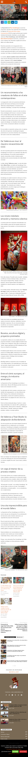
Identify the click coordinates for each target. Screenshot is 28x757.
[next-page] (15, 666)
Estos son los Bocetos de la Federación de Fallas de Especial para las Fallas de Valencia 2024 (18, 588)
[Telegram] (15, 22)
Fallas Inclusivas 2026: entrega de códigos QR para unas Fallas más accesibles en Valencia (21, 627)
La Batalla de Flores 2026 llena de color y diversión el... (17, 712)
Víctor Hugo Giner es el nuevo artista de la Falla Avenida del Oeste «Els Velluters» (16, 646)
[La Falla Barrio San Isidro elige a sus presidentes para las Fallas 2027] (3, 657)
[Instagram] (9, 695)
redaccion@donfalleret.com (17, 692)
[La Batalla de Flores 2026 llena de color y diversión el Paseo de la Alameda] (4, 714)
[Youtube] (21, 695)
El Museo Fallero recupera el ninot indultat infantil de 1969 (18, 705)
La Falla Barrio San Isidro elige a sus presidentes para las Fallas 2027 (16, 656)
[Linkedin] (12, 22)
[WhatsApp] (9, 22)
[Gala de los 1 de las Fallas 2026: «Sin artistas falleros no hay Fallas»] (3, 641)
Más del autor (20, 637)
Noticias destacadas (5, 736)
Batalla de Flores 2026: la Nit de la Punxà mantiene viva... (18, 720)
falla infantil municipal (6, 38)
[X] (5, 22)
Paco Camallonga (14, 27)
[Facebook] (2, 22)
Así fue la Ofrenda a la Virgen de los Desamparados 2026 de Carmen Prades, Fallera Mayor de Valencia (17, 661)
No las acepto (23, 751)
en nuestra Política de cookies (14, 749)
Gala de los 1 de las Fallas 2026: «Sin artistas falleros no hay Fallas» (17, 641)
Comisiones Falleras (5, 734)
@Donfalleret (14, 672)
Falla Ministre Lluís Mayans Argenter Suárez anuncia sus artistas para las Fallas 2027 (15, 651)
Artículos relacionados (10, 637)
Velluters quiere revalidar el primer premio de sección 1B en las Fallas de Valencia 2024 (6, 609)
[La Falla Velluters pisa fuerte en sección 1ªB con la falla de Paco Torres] (6, 580)
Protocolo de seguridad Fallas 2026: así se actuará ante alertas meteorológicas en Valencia (7, 628)
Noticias (2, 732)
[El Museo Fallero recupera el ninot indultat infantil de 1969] (4, 707)
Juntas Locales (4, 738)
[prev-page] (13, 666)
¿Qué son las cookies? (14, 753)
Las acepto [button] (15, 751)
